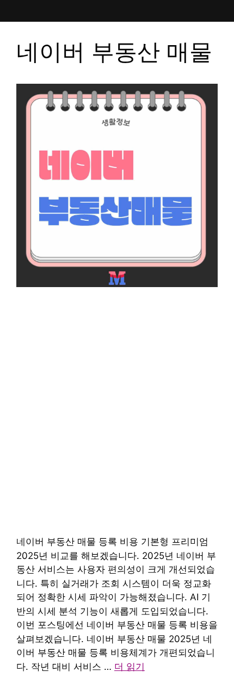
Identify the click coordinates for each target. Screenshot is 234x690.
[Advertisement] (117, 413)
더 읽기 (129, 666)
